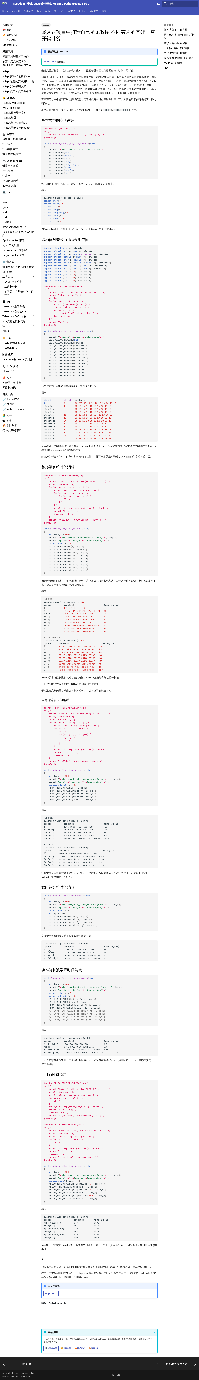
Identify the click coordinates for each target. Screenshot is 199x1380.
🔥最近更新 (80, 1348)
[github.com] (113, 1374)
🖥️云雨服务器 (51, 1348)
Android (16, 11)
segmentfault (51, 1293)
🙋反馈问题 (66, 1348)
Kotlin (48, 11)
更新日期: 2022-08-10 (60, 51)
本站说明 (53, 1332)
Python (82, 11)
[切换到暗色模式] (158, 4)
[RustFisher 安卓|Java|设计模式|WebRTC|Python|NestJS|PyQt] (5, 4)
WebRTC (94, 11)
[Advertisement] (180, 95)
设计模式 (58, 11)
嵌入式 (46, 25)
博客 (104, 11)
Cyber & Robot (49, 62)
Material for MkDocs (21, 1376)
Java (39, 11)
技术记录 (71, 11)
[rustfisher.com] (118, 1374)
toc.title (168, 24)
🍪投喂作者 (93, 1348)
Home (5, 11)
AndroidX (28, 11)
